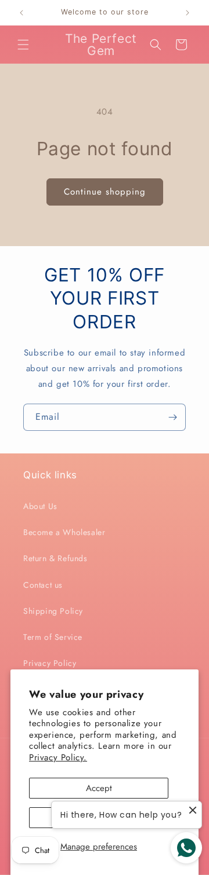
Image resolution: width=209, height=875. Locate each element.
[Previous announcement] (21, 12)
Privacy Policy (49, 663)
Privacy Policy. (58, 757)
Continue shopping (105, 191)
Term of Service (52, 637)
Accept (99, 788)
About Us (40, 506)
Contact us (43, 585)
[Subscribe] (172, 417)
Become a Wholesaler (64, 532)
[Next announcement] (187, 12)
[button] (23, 44)
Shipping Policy (53, 611)
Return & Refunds (55, 558)
